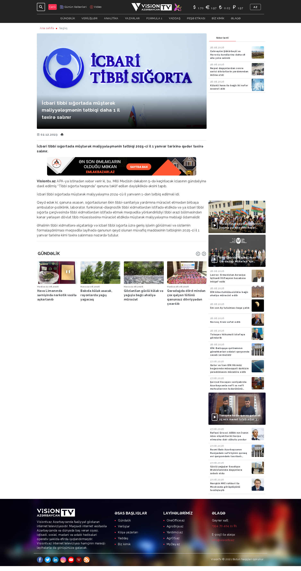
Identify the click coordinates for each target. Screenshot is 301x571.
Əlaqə (236, 18)
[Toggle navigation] (41, 7)
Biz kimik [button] (218, 18)
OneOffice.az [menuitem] (176, 520)
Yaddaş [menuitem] (123, 538)
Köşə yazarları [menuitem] (128, 532)
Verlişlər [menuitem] (124, 526)
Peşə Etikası (196, 18)
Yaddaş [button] (174, 18)
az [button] (255, 7)
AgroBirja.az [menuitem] (175, 526)
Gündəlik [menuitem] (124, 520)
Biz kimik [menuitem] (124, 544)
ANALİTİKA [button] (111, 18)
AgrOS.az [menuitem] (173, 538)
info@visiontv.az (223, 540)
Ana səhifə (47, 28)
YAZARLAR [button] (132, 18)
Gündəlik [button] (67, 18)
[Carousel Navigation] (201, 253)
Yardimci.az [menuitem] (175, 532)
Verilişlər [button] (89, 18)
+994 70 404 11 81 (224, 526)
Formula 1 (154, 18)
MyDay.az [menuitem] (173, 544)
